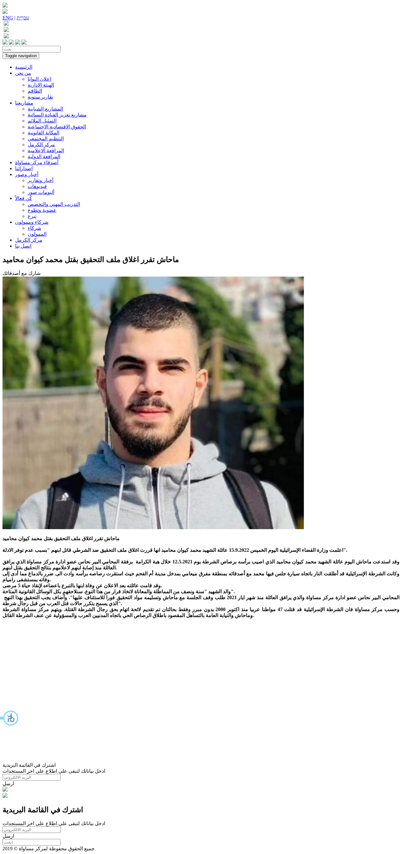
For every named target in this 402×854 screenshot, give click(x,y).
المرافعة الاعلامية (46, 150)
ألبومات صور (41, 192)
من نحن (23, 73)
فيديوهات (37, 186)
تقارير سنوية (40, 96)
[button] (9, 718)
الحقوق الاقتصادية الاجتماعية (57, 126)
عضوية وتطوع (42, 210)
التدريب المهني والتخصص (54, 204)
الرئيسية (23, 67)
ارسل (8, 783)
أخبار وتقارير (40, 180)
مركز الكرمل (41, 144)
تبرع (32, 216)
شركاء (34, 228)
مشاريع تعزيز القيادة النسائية (57, 114)
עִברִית (23, 17)
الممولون (37, 234)
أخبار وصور (26, 174)
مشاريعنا (24, 102)
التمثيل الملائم (42, 120)
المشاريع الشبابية (45, 108)
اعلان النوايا (39, 79)
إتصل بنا (23, 246)
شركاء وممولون (31, 222)
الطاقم (35, 91)
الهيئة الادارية (41, 85)
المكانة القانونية (43, 132)
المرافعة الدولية (44, 156)
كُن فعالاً (23, 198)
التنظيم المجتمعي (46, 138)
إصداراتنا (24, 168)
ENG (8, 17)
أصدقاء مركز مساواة (36, 162)
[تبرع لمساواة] (5, 789)
